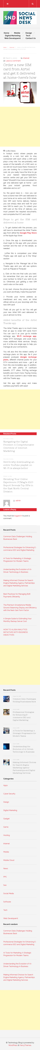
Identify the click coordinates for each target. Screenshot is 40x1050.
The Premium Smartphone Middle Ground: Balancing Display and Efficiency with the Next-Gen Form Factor (20, 607)
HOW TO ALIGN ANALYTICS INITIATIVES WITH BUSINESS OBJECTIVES (15, 632)
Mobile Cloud (8, 860)
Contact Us (31, 38)
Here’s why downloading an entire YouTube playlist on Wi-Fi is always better (18, 465)
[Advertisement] (20, 127)
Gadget (6, 819)
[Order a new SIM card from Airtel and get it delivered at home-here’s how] (20, 93)
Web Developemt (12, 38)
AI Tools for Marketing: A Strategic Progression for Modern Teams (24, 733)
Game (5, 827)
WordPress (12, 1045)
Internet (12, 47)
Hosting (6, 835)
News (5, 868)
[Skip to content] (20, 4)
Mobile (17, 33)
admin (18, 501)
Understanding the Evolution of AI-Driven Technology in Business (23, 749)
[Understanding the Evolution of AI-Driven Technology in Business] (6, 746)
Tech (28, 36)
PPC (5, 877)
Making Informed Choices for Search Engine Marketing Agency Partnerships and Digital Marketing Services (19, 583)
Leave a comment (13, 61)
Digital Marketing (12, 36)
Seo (5, 885)
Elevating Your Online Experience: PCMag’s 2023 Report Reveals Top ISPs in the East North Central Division (18, 485)
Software (7, 902)
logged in (18, 516)
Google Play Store (28, 233)
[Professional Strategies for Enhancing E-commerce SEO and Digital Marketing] (6, 712)
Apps (5, 785)
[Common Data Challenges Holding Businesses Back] (6, 699)
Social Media (8, 893)
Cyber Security (9, 794)
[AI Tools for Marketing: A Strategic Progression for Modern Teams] (6, 731)
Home (6, 33)
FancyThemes (25, 1045)
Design (29, 33)
